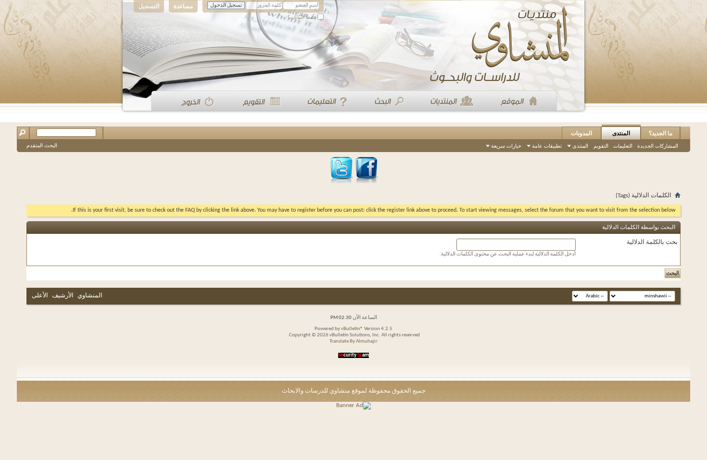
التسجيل (149, 6)
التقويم (600, 146)
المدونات (581, 133)
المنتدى (621, 133)
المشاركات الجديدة (657, 146)
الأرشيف (63, 296)
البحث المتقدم (41, 145)
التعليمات (622, 146)
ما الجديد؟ (660, 133)
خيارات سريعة (506, 146)
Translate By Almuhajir (353, 341)
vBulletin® (352, 329)
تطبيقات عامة (547, 146)
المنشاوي (89, 296)
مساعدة (183, 6)
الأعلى (40, 296)
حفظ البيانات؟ (302, 17)
